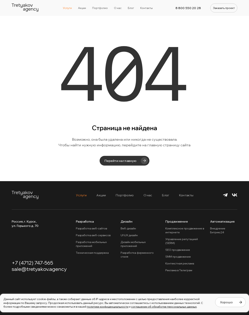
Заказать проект (224, 8)
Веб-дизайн (128, 228)
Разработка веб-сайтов (91, 228)
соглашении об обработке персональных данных (164, 306)
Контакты (186, 195)
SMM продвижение (178, 256)
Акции (101, 195)
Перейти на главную (120, 161)
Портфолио (125, 195)
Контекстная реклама (179, 263)
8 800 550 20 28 (188, 8)
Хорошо (226, 302)
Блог (165, 195)
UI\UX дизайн (129, 235)
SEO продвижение (177, 250)
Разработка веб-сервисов (93, 235)
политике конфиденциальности (107, 306)
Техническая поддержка (92, 252)
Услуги (81, 195)
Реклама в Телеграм (178, 270)
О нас (148, 195)
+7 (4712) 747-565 (32, 263)
